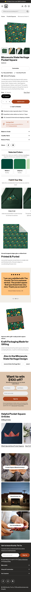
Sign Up (15, 399)
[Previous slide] (13, 299)
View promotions (13, 125)
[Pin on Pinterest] (13, 145)
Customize (15, 68)
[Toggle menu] (2, 6)
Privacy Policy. (7, 561)
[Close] (27, 121)
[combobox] (15, 11)
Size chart (27, 92)
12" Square (6, 96)
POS (15, 587)
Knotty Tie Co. (10, 587)
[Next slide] (18, 299)
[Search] (27, 11)
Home (3, 16)
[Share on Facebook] (8, 145)
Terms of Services (23, 559)
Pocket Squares (11, 16)
